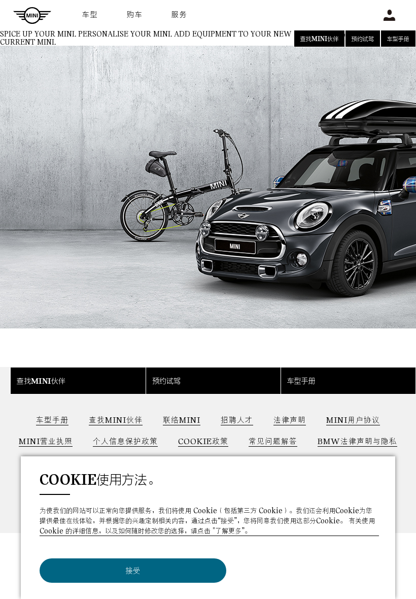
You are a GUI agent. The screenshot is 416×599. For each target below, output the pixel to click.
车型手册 (398, 39)
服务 (179, 15)
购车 (135, 15)
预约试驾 (363, 39)
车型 (90, 15)
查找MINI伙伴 (319, 39)
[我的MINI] (389, 15)
